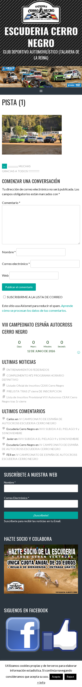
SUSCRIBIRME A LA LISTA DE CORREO (34, 297)
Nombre (9, 252)
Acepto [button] (56, 676)
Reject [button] (70, 676)
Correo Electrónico (16, 498)
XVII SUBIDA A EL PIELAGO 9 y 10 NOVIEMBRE (48, 438)
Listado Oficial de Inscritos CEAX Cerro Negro (35, 385)
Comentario (11, 202)
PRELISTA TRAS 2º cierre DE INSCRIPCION (34, 391)
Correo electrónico (16, 264)
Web (5, 275)
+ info (41, 682)
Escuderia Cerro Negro (41, 37)
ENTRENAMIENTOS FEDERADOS (28, 369)
